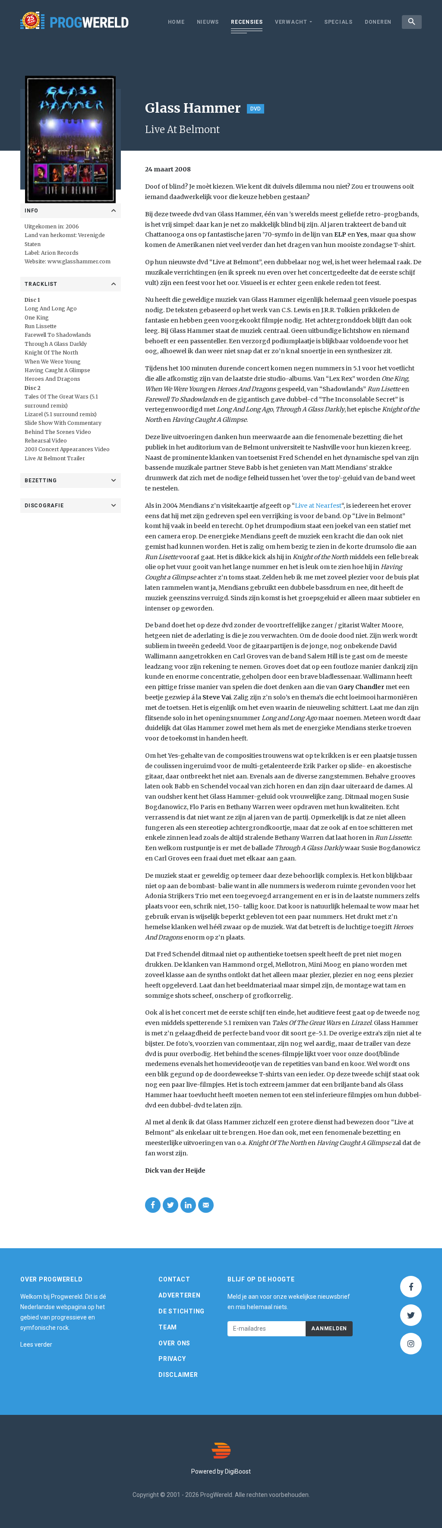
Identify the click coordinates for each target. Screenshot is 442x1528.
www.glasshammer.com (78, 261)
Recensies (247, 22)
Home (176, 22)
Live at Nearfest (318, 505)
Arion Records (60, 253)
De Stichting (181, 1311)
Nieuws (208, 22)
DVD (255, 109)
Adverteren (179, 1295)
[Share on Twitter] (170, 1205)
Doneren (378, 22)
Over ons (174, 1343)
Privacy (172, 1358)
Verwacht (291, 22)
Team (167, 1327)
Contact (174, 1279)
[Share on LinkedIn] (188, 1205)
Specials (338, 22)
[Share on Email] (206, 1205)
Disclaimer (178, 1374)
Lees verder (36, 1344)
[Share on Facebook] (153, 1205)
